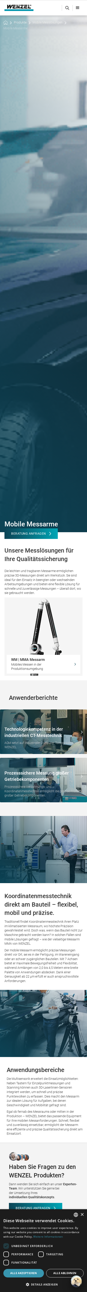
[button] (78, 8)
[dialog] (43, 1250)
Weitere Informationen (48, 1237)
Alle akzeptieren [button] (23, 1273)
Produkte (20, 22)
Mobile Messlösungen (47, 22)
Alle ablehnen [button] (64, 1273)
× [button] (82, 1214)
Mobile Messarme (15, 28)
